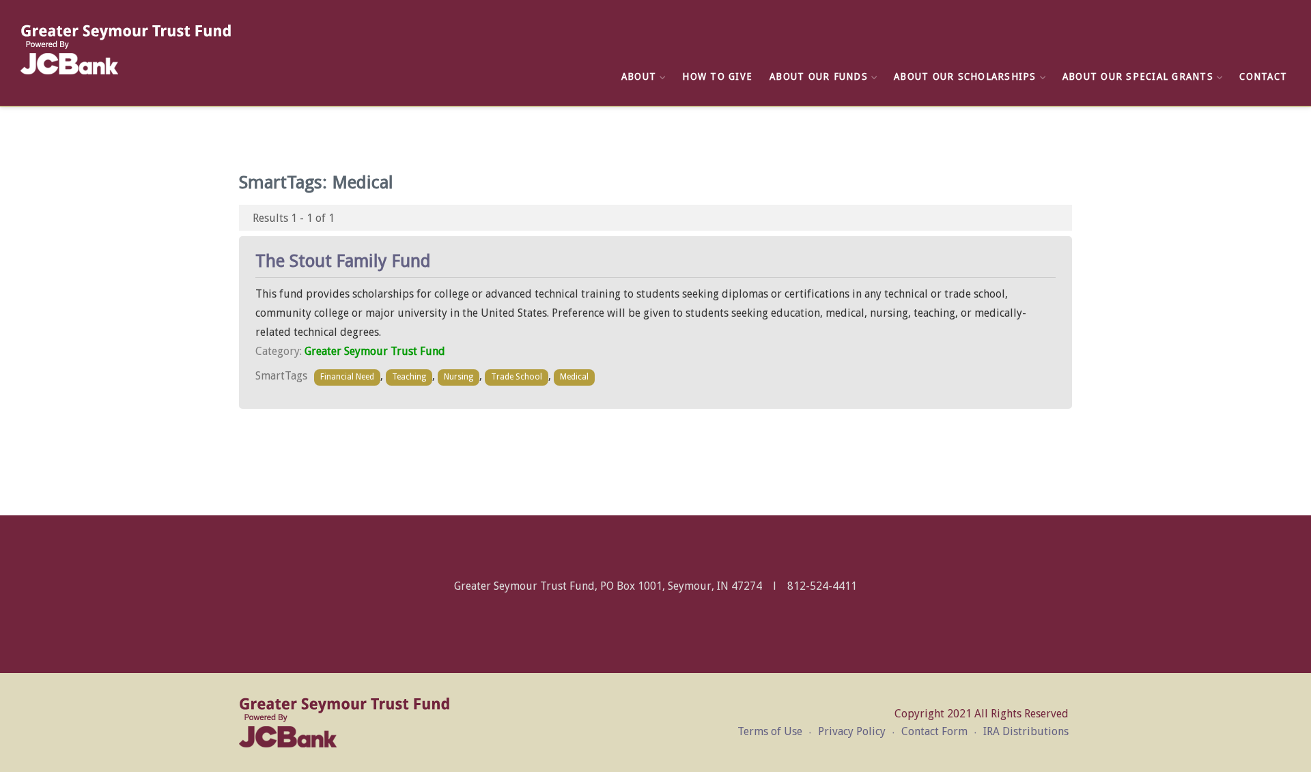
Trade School (516, 377)
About (638, 76)
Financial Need (347, 377)
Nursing (458, 377)
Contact (1263, 76)
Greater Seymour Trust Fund (375, 351)
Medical (574, 377)
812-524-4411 (822, 586)
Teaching (409, 377)
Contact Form (934, 731)
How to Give (717, 76)
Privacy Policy (852, 731)
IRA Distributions (1026, 731)
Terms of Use (769, 731)
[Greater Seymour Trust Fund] (126, 49)
